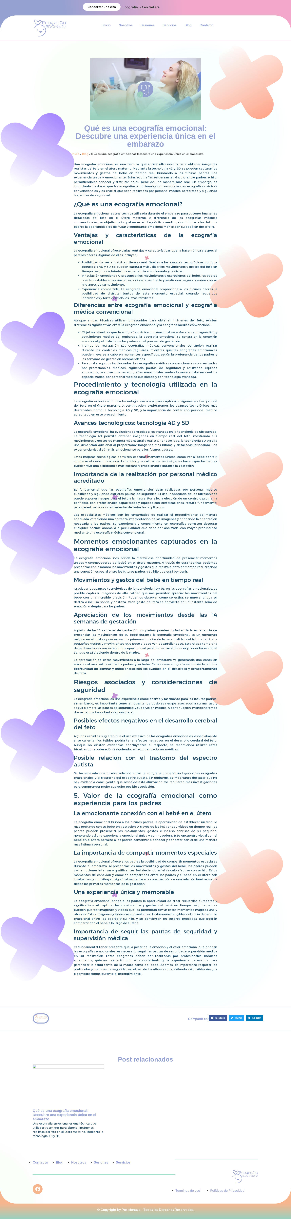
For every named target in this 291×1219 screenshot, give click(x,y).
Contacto (206, 25)
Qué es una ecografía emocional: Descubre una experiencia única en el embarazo (64, 1115)
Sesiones (148, 25)
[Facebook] (38, 1189)
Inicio (107, 25)
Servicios (170, 25)
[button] (218, 1018)
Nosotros (126, 25)
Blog (188, 25)
